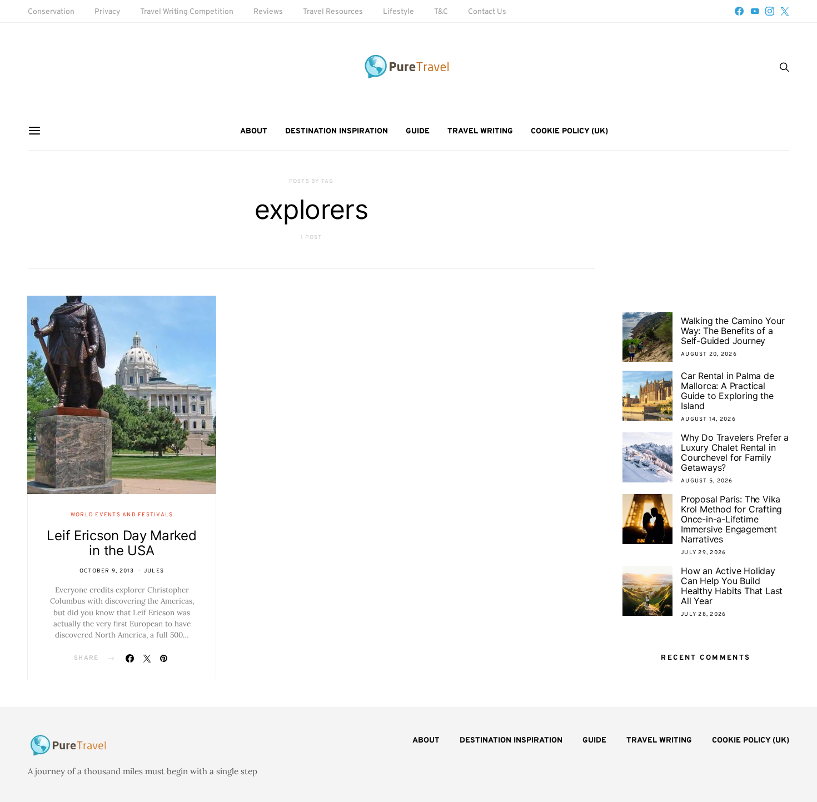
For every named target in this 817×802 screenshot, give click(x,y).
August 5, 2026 (707, 481)
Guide (418, 131)
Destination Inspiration (336, 131)
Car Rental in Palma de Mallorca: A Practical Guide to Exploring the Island (727, 390)
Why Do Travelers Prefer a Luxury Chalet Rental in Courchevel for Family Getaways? (735, 452)
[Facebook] (739, 11)
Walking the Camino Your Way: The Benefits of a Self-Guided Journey (732, 330)
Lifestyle (398, 12)
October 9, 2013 (106, 571)
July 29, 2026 (703, 552)
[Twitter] (784, 11)
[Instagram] (769, 11)
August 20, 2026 (709, 354)
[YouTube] (754, 11)
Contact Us (487, 12)
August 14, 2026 (708, 419)
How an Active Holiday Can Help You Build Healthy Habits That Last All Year (732, 585)
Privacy (107, 12)
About (253, 131)
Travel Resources (333, 12)
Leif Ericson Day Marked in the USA (121, 543)
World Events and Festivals (122, 515)
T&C (441, 12)
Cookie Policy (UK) (569, 131)
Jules (154, 571)
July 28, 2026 (703, 614)
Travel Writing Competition (186, 12)
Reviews (268, 12)
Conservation (51, 12)
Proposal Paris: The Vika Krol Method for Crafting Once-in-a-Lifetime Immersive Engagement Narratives (731, 519)
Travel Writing (480, 131)
